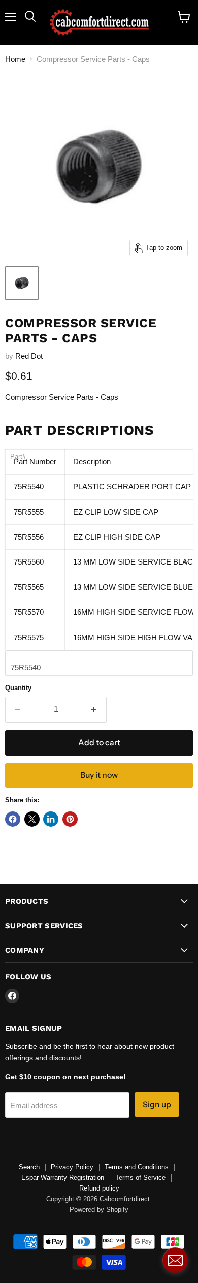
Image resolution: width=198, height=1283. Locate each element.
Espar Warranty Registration (62, 1177)
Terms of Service (140, 1177)
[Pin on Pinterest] (70, 819)
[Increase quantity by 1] (94, 709)
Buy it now (99, 775)
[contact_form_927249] (175, 1260)
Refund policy (99, 1188)
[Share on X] (32, 819)
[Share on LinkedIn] (50, 819)
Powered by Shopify (99, 1209)
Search (29, 1167)
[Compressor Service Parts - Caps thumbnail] (22, 283)
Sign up (157, 1104)
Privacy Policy (72, 1167)
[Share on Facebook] (12, 819)
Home (15, 59)
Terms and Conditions (137, 1167)
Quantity (18, 688)
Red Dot (29, 356)
